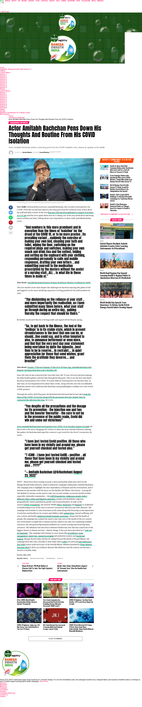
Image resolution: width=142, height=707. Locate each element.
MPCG (94, 1)
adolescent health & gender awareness (52, 516)
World (7, 1)
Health (2, 109)
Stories (2, 111)
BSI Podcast (4, 114)
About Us (3, 686)
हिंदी (19, 1)
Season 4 (3, 79)
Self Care (3, 108)
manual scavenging (45, 536)
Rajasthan (86, 1)
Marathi (100, 1)
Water (59, 504)
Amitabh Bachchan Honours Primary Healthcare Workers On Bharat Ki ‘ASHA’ (59, 282)
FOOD (38, 1)
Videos (2, 71)
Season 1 (3, 74)
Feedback (3, 688)
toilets (64, 541)
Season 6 (3, 83)
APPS (78, 1)
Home (2, 68)
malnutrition (69, 513)
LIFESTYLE (44, 1)
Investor (3, 691)
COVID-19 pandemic (31, 504)
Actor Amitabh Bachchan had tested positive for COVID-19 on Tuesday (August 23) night (53, 426)
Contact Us (4, 695)
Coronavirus (50, 558)
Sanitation (67, 504)
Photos (2, 89)
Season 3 (3, 78)
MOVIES (24, 1)
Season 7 (3, 84)
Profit (14, 1)
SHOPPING (71, 1)
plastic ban (32, 536)
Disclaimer (4, 690)
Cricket (31, 1)
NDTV (2, 1)
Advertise (3, 685)
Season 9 (3, 88)
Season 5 (3, 81)
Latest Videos (5, 73)
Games (63, 1)
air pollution (72, 533)
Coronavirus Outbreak (17, 118)
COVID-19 (60, 558)
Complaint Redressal (7, 693)
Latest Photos (5, 91)
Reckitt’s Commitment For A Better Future (15, 113)
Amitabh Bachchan (37, 558)
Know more (44, 681)
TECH (58, 1)
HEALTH (52, 1)
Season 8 (3, 86)
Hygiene (78, 504)
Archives (3, 683)
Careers (3, 696)
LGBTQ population (57, 496)
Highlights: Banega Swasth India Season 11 (15, 69)
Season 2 (3, 76)
